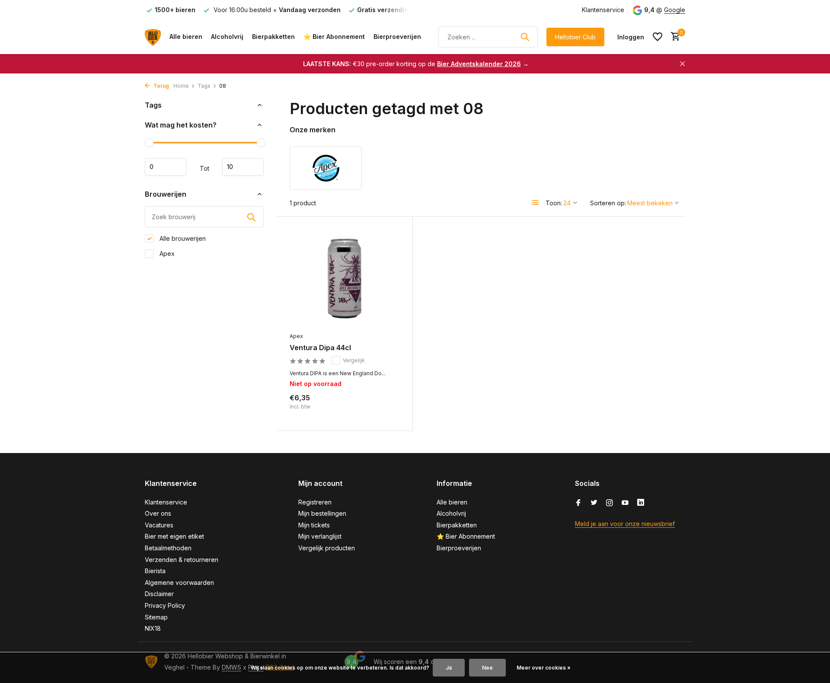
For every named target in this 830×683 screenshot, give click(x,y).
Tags (204, 86)
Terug (160, 86)
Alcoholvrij (227, 36)
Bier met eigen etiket (174, 536)
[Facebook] (578, 503)
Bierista (155, 570)
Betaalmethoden (168, 548)
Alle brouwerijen (182, 238)
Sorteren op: (608, 203)
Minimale (165, 167)
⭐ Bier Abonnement (334, 36)
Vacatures (159, 525)
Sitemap (156, 617)
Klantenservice (603, 9)
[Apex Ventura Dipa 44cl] (344, 279)
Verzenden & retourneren (181, 559)
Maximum (243, 167)
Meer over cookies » (544, 667)
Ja (449, 667)
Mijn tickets (314, 525)
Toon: (554, 203)
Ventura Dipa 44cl (320, 347)
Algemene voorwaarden (179, 582)
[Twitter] (594, 503)
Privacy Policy (165, 605)
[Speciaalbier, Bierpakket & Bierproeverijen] (153, 36)
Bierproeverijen (397, 36)
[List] (535, 203)
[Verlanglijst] (657, 36)
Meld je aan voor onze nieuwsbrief (625, 523)
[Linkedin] (640, 503)
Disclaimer (159, 593)
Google (674, 9)
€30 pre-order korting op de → (416, 63)
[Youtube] (625, 503)
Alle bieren (185, 36)
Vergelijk (354, 360)
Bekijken (380, 408)
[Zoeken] (524, 36)
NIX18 (153, 628)
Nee (487, 667)
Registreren (315, 502)
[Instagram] (609, 503)
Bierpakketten (273, 36)
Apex (166, 253)
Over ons (158, 513)
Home (181, 86)
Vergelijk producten (326, 548)
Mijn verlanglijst (320, 536)
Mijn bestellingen (322, 513)
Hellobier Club (575, 37)
